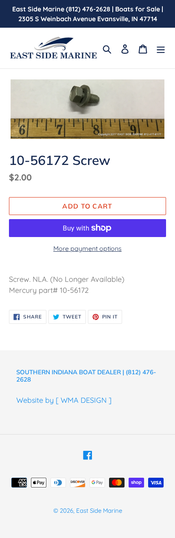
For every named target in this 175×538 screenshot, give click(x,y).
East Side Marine (99, 510)
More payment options (87, 248)
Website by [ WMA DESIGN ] (64, 400)
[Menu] (161, 48)
